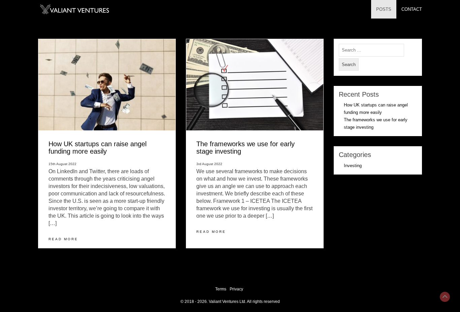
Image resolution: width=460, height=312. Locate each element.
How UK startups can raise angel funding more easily (97, 147)
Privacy (236, 289)
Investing (353, 165)
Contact (411, 9)
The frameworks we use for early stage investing (245, 147)
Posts (383, 9)
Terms (220, 289)
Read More (63, 239)
